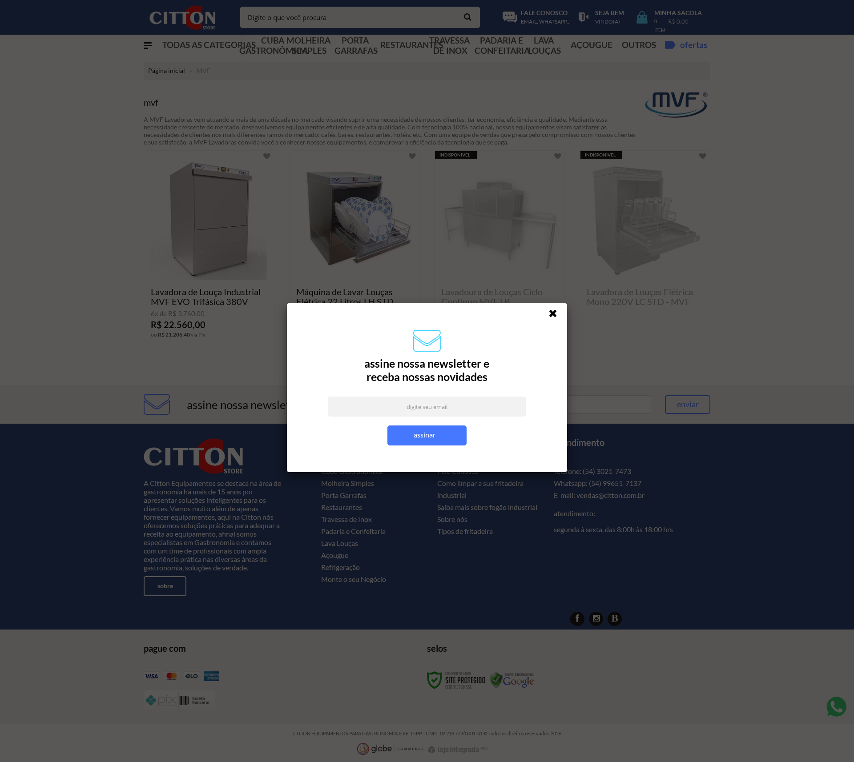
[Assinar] (427, 435)
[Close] (557, 316)
